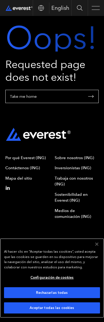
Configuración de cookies (52, 277)
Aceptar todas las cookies (52, 308)
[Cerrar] (97, 244)
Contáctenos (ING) (22, 168)
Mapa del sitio (18, 178)
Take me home (23, 96)
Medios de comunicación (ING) (73, 213)
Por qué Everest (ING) (25, 157)
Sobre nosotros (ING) (74, 157)
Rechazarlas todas (52, 293)
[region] (52, 278)
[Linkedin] (9, 188)
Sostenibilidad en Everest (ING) (71, 197)
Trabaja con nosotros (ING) (74, 181)
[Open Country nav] (41, 8)
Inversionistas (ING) (73, 168)
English (60, 8)
